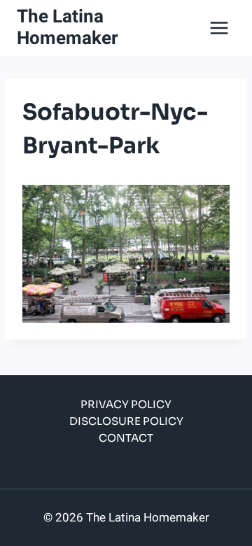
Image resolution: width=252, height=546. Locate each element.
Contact (126, 437)
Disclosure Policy (126, 421)
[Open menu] (218, 27)
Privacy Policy (126, 404)
